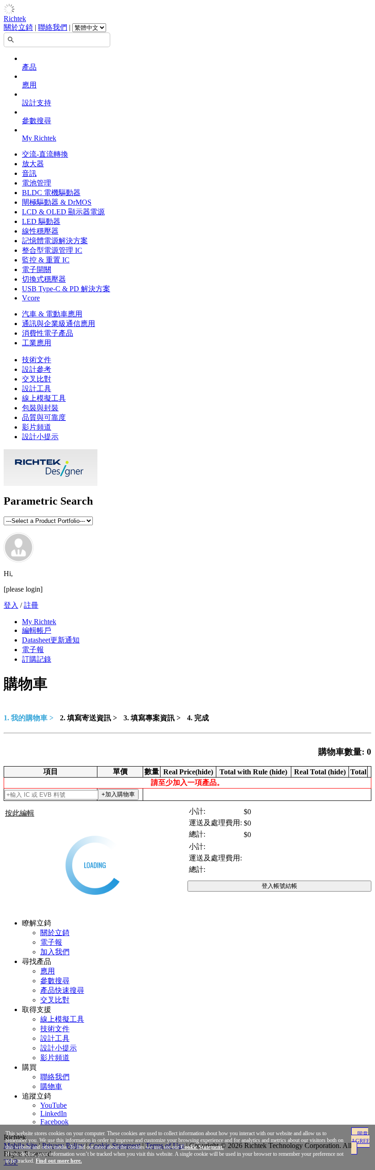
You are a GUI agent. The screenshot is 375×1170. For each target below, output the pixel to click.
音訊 (29, 173)
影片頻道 (36, 427)
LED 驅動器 (41, 221)
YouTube (53, 1105)
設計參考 (36, 369)
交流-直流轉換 (45, 154)
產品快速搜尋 (62, 990)
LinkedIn (53, 1113)
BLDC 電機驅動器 (51, 192)
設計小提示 (40, 437)
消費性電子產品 (47, 333)
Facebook (54, 1122)
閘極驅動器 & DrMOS (56, 202)
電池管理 (36, 183)
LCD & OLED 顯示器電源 (63, 212)
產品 (29, 67)
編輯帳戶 (36, 630)
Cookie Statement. (202, 1147)
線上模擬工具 (44, 398)
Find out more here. (59, 1161)
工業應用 (36, 343)
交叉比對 (36, 379)
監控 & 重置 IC (46, 260)
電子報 (33, 649)
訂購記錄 (36, 659)
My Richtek (39, 138)
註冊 (31, 605)
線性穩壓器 (40, 231)
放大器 (33, 164)
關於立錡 (18, 27)
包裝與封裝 (40, 408)
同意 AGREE (360, 1137)
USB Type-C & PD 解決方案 (66, 289)
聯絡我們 (52, 27)
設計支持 (36, 103)
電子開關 (36, 269)
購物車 (51, 1086)
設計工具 (36, 388)
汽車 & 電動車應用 (52, 314)
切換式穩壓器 (44, 279)
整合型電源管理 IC (52, 250)
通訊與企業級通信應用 (58, 323)
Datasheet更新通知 (51, 640)
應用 (29, 85)
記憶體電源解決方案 (55, 241)
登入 (11, 605)
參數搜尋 (36, 121)
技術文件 (36, 360)
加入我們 (55, 952)
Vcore (31, 298)
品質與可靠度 (44, 417)
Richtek (15, 18)
